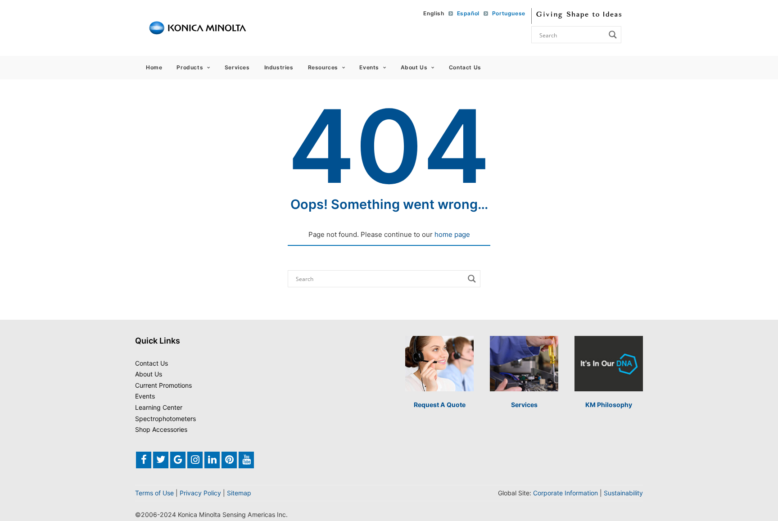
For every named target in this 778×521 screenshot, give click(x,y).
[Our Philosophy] (608, 363)
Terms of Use (154, 493)
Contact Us (465, 67)
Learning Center (158, 407)
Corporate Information (565, 493)
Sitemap (239, 493)
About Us (414, 67)
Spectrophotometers (165, 418)
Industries (279, 67)
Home (154, 67)
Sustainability (623, 493)
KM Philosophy (608, 404)
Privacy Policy (200, 493)
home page (452, 234)
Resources (323, 67)
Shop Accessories (161, 429)
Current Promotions (163, 385)
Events (369, 67)
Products (189, 67)
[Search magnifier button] (612, 34)
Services (237, 67)
